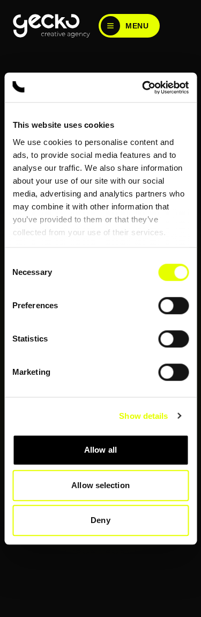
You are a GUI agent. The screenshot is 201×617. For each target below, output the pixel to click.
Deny (100, 520)
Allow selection (100, 485)
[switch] (173, 305)
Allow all (100, 449)
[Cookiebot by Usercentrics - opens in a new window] (143, 88)
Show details (143, 415)
